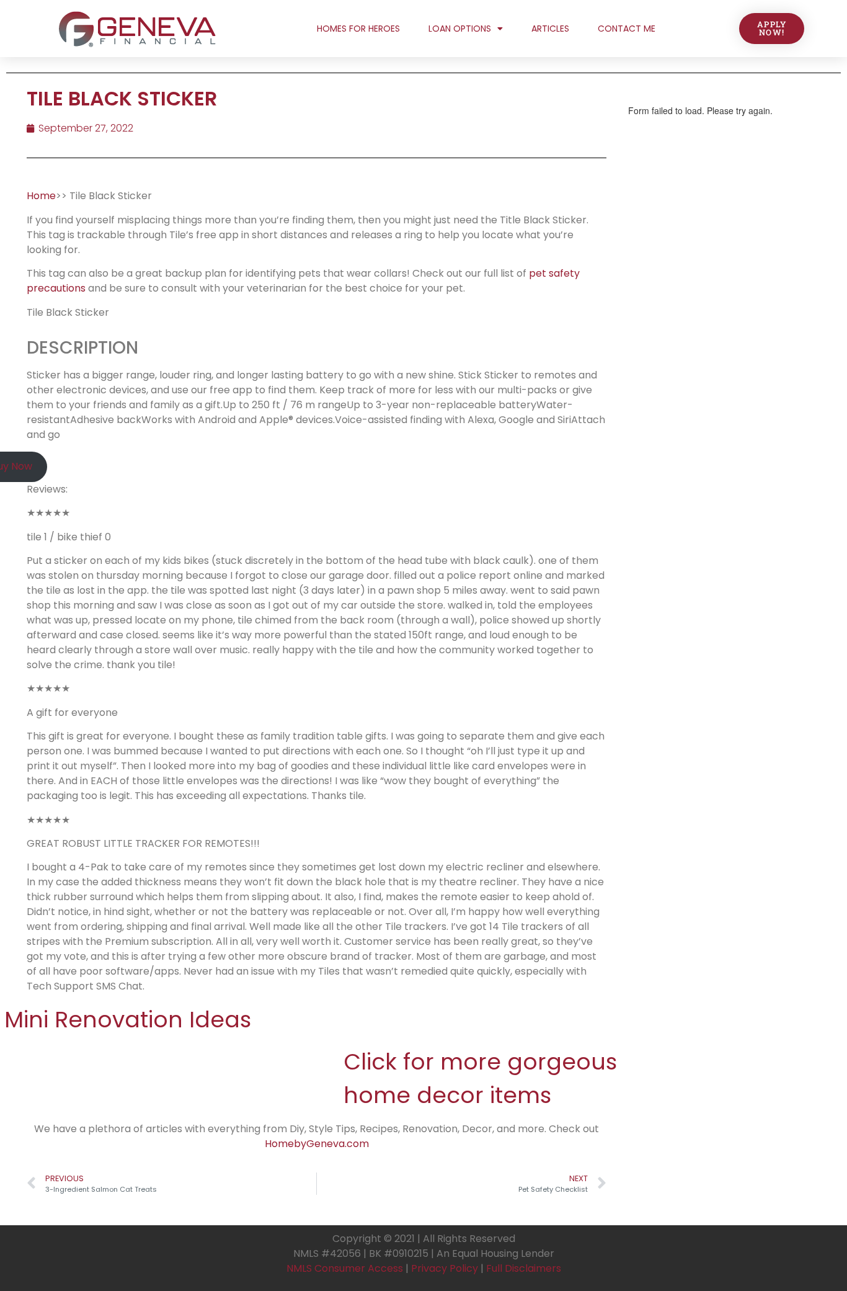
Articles (550, 28)
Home (41, 196)
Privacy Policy (444, 1268)
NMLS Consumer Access (344, 1268)
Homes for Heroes (358, 28)
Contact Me (626, 28)
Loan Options (459, 28)
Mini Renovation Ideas (127, 1019)
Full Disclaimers (523, 1268)
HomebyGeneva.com (317, 1144)
